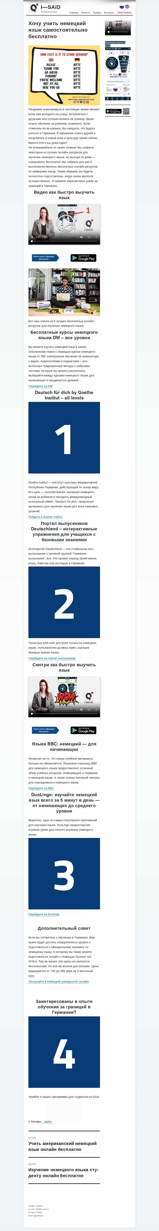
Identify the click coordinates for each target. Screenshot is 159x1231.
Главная (74, 12)
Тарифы (97, 12)
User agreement (35, 1215)
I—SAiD (51, 7)
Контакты (109, 12)
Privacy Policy (35, 1212)
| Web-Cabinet (124, 12)
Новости (85, 12)
